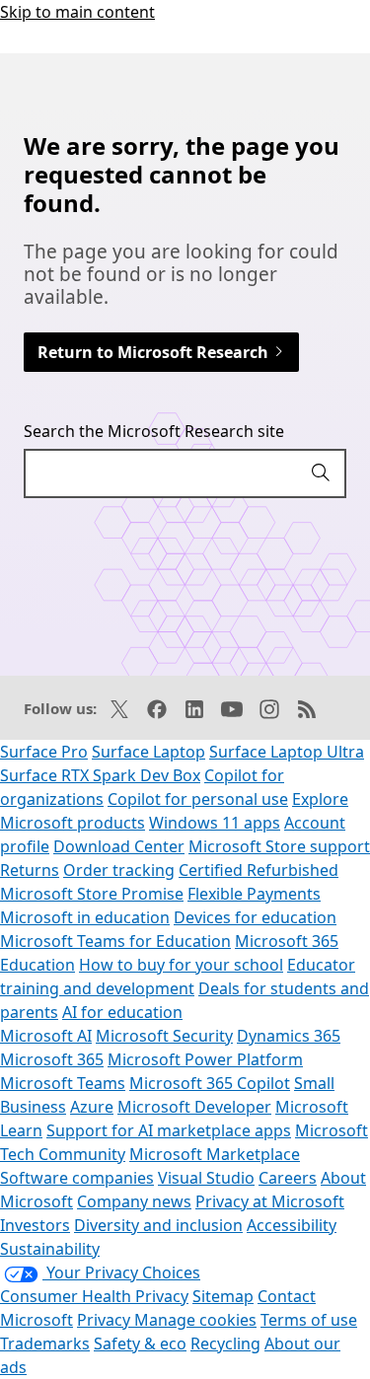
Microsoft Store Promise (92, 894)
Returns (29, 870)
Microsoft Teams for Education (115, 941)
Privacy (105, 1320)
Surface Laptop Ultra (286, 751)
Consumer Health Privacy (94, 1296)
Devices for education (255, 917)
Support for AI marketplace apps (168, 1130)
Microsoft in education (85, 917)
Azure (91, 1107)
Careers (288, 1178)
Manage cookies (195, 1320)
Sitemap (223, 1296)
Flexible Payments (254, 894)
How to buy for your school (181, 965)
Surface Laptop (148, 751)
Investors (35, 1225)
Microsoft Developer (194, 1107)
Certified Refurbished (258, 870)
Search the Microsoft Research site (154, 431)
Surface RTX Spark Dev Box (100, 775)
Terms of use (308, 1320)
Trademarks (45, 1343)
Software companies (77, 1178)
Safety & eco (140, 1343)
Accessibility (291, 1225)
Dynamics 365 (288, 1036)
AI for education (122, 1012)
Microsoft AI (46, 1036)
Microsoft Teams (62, 1083)
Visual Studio (206, 1178)
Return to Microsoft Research (154, 352)
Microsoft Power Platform (205, 1059)
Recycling (225, 1343)
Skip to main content (77, 12)
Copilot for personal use (198, 799)
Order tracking (119, 870)
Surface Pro (44, 751)
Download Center (119, 846)
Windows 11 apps (214, 823)
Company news (134, 1201)
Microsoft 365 (52, 1059)
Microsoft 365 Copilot (209, 1083)
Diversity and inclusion (158, 1225)
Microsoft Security (164, 1036)
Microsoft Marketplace (214, 1154)
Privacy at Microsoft (269, 1201)
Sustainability (50, 1249)
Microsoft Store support (279, 846)
